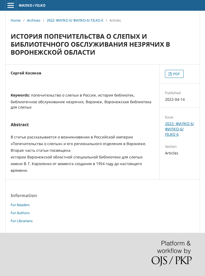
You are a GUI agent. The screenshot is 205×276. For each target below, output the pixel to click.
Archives (33, 20)
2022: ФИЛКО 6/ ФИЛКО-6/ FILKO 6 (75, 20)
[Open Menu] (10, 5)
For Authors (20, 212)
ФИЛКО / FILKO (32, 5)
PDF (176, 73)
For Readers (20, 204)
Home (16, 20)
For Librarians (22, 220)
